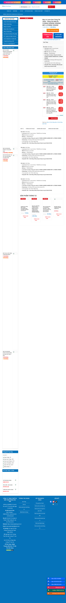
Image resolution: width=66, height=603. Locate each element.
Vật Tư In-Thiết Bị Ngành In (9, 43)
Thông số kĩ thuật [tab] (30, 128)
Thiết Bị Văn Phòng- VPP (9, 41)
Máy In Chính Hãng (8, 24)
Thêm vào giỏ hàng (53, 30)
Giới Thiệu (24, 501)
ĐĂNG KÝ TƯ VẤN (48, 35)
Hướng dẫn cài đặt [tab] (41, 128)
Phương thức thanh (40, 503)
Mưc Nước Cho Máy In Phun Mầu (10, 33)
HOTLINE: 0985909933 (58, 35)
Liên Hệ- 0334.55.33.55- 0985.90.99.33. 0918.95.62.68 (13, 14)
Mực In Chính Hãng (51, 122)
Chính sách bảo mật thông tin (24, 508)
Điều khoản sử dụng (24, 512)
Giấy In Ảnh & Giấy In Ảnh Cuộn (10, 21)
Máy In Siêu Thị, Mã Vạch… (9, 29)
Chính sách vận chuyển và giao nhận (40, 509)
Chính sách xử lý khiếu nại (40, 505)
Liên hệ (24, 504)
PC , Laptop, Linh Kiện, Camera (10, 36)
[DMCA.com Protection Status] (10, 550)
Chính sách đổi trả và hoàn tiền (39, 514)
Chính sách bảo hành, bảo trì (40, 519)
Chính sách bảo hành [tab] (53, 128)
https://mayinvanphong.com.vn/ (14, 524)
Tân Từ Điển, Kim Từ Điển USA (10, 38)
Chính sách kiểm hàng (39, 523)
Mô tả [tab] (22, 128)
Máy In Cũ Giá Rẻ (7, 26)
